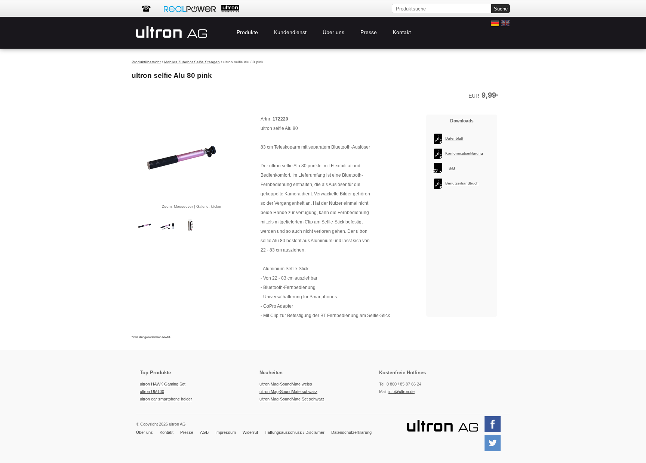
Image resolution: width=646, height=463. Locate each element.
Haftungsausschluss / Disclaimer (294, 432)
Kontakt (402, 32)
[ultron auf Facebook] (495, 431)
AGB (204, 432)
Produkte (247, 32)
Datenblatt (454, 138)
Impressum (225, 432)
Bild (452, 168)
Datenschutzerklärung (351, 432)
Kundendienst (290, 32)
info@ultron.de (401, 391)
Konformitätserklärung (464, 153)
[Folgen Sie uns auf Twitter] (495, 450)
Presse (368, 32)
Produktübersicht (146, 62)
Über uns (333, 32)
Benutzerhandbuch (462, 183)
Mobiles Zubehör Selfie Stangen (192, 62)
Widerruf (250, 432)
